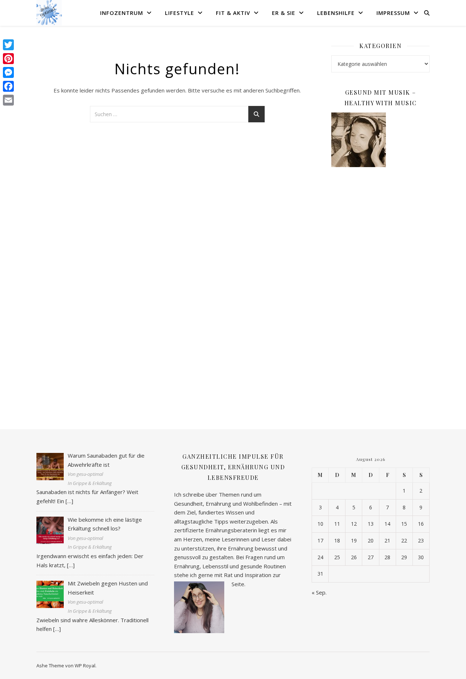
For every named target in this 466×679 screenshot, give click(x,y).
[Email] (8, 100)
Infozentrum (121, 12)
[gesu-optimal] (49, 12)
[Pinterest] (8, 59)
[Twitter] (8, 45)
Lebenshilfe (336, 12)
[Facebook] (8, 86)
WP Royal (85, 665)
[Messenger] (8, 72)
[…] (69, 501)
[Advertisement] (380, 291)
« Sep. (319, 592)
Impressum (393, 12)
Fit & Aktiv (233, 12)
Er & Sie (283, 12)
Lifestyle (179, 12)
